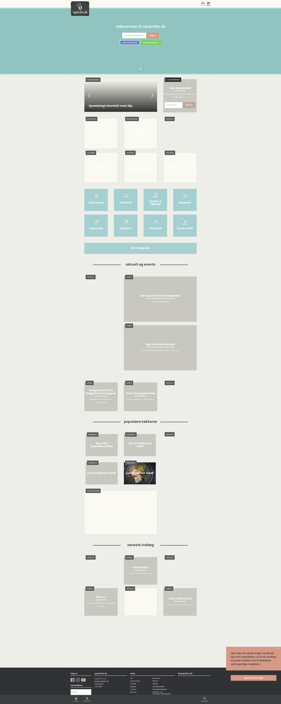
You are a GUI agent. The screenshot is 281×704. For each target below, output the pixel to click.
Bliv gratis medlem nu (151, 43)
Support (133, 687)
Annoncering (135, 681)
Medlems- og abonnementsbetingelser (161, 693)
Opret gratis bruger (253, 677)
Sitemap (133, 692)
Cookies (133, 689)
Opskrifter (80, 8)
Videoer (155, 681)
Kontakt (133, 684)
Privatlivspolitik (158, 687)
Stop (86, 96)
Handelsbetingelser (159, 689)
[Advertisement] (180, 468)
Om (131, 678)
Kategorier (156, 678)
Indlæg (155, 684)
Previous (89, 96)
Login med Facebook (129, 43)
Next (152, 96)
